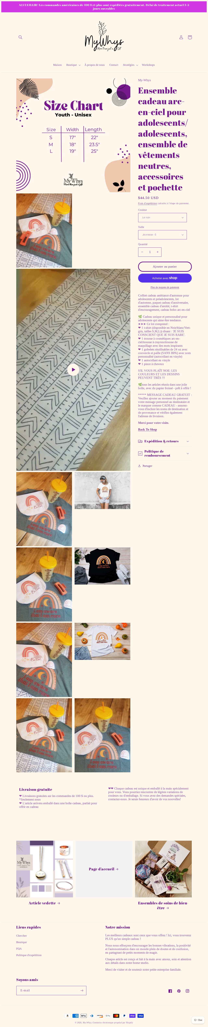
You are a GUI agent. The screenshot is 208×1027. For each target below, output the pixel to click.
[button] (20, 37)
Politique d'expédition (29, 955)
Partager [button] (147, 465)
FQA (19, 948)
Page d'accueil (101, 869)
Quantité (143, 244)
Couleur (142, 209)
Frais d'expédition (147, 203)
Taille (141, 227)
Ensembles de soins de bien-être (163, 905)
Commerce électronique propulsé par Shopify (113, 1022)
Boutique (21, 942)
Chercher (21, 935)
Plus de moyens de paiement (165, 287)
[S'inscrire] (82, 990)
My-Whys (87, 1022)
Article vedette (42, 903)
